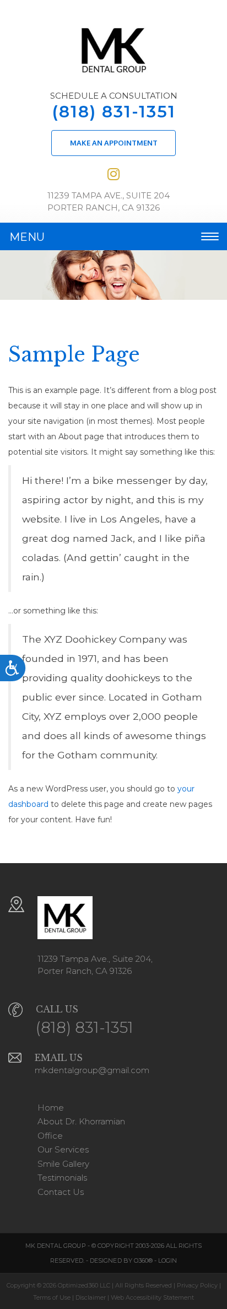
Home (50, 1107)
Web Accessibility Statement (152, 1297)
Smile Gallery (63, 1164)
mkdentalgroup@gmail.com (92, 1070)
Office (50, 1135)
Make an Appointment (114, 142)
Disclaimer (90, 1297)
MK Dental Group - (58, 1245)
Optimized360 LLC (84, 1285)
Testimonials (62, 1177)
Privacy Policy (197, 1285)
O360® (143, 1260)
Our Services (63, 1149)
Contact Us (60, 1192)
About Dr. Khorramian (81, 1121)
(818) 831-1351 (114, 111)
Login (167, 1260)
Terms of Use (52, 1297)
